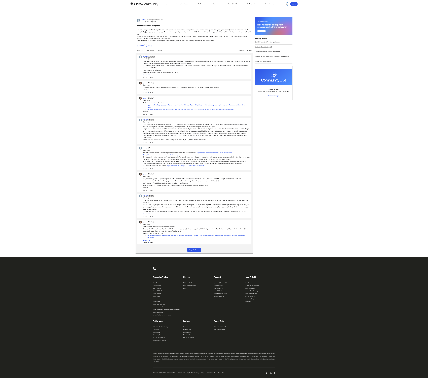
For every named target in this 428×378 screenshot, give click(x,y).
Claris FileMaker (157, 285)
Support (215, 4)
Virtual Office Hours (219, 291)
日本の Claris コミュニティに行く (216, 372)
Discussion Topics (182, 4)
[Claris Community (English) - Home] (144, 4)
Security (155, 299)
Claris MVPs (156, 329)
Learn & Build (232, 4)
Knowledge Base (218, 285)
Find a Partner (187, 329)
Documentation (218, 288)
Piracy (202, 372)
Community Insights (250, 299)
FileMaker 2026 (187, 283)
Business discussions (159, 312)
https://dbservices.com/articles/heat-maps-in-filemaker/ (214, 152)
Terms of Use (181, 372)
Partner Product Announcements (162, 315)
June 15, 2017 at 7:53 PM (149, 22)
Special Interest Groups (159, 340)
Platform (200, 4)
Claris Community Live (159, 304)
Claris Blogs (248, 301)
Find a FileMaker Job (219, 329)
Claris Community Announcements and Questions (166, 309)
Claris (154, 268)
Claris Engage (156, 301)
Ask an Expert (187, 332)
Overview (186, 327)
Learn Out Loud (157, 288)
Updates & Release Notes (221, 283)
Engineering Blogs (250, 296)
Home (167, 4)
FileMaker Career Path (220, 327)
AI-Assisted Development (252, 285)
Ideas (184, 288)
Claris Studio (156, 296)
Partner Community (188, 337)
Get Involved (250, 4)
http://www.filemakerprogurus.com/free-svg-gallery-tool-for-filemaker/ (168, 109)
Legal (188, 372)
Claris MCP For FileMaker (159, 291)
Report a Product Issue (159, 307)
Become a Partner (188, 335)
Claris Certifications (250, 288)
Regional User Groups (159, 337)
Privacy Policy (195, 372)
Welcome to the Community (160, 327)
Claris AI (155, 283)
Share (161, 50)
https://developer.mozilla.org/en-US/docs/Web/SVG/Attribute (185, 166)
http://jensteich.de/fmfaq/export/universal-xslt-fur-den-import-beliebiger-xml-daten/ (173, 235)
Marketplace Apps (219, 296)
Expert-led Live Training (251, 291)
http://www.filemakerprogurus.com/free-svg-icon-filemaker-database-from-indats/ (172, 105)
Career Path (268, 4)
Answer (152, 50)
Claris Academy (249, 283)
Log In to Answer (194, 250)
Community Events (158, 335)
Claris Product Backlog (189, 285)
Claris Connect (157, 293)
